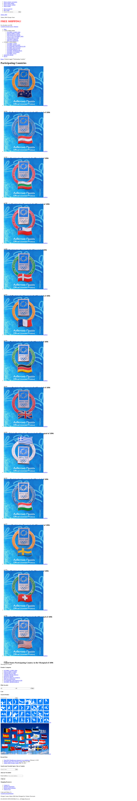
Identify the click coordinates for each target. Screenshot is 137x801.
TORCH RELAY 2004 (10, 673)
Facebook (6, 26)
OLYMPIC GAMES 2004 (10, 670)
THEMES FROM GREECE (11, 674)
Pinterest (16, 26)
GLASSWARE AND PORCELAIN (13, 680)
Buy (47, 472)
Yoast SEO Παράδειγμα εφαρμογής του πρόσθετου (17, 760)
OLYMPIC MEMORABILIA (11, 682)
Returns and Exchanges (10, 788)
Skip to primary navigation (10, 2)
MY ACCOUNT (8, 9)
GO (50, 722)
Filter (32, 688)
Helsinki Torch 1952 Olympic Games (13, 761)
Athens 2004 (4, 14)
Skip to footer (7, 6)
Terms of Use (7, 789)
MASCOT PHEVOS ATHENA (12, 677)
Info (44, 105)
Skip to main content (9, 3)
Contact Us (6, 785)
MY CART (7, 10)
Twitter (2, 26)
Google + (11, 26)
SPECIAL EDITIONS (9, 679)
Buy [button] (47, 105)
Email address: (4, 775)
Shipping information (9, 786)
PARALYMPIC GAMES (10, 672)
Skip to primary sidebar (9, 4)
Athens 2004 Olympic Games (11, 763)
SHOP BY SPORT (8, 676)
